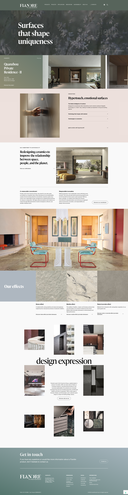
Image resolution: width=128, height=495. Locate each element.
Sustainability (77, 4)
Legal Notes (69, 478)
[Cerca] (107, 4)
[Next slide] (122, 86)
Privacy (68, 486)
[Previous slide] (118, 86)
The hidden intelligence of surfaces (77, 103)
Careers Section (93, 484)
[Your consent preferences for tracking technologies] (125, 492)
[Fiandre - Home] (30, 477)
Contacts (93, 4)
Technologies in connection (75, 118)
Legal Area (69, 479)
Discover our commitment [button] (100, 202)
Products (47, 4)
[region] (85, 72)
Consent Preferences (69, 482)
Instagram (83, 481)
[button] (22, 85)
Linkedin (83, 479)
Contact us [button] (103, 461)
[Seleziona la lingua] (104, 4)
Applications (61, 4)
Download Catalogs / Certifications (95, 480)
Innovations (69, 4)
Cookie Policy (69, 484)
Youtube (83, 483)
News (90, 482)
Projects (53, 4)
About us (85, 4)
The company (92, 478)
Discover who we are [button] (64, 398)
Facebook (83, 485)
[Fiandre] (28, 6)
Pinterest (83, 478)
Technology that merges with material (77, 114)
